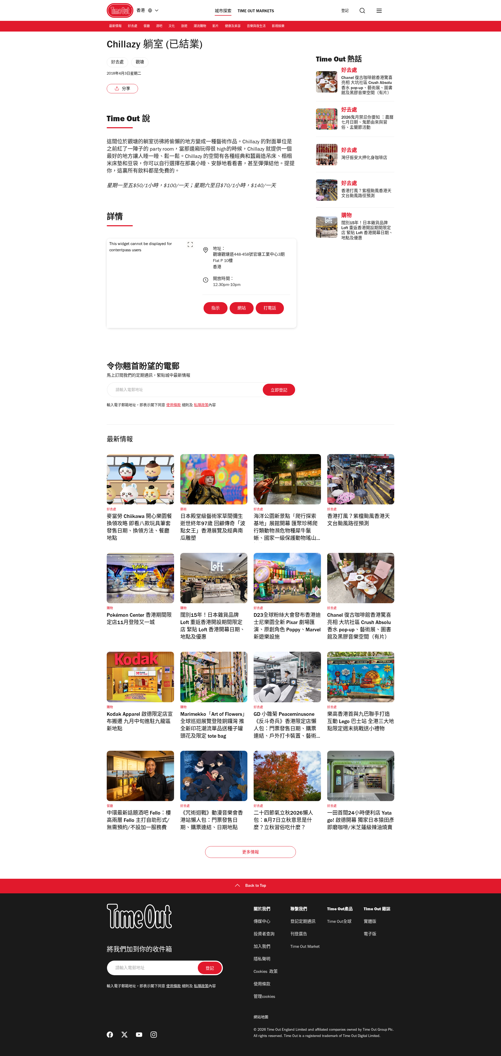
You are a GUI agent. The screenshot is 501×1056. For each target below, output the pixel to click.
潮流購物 (200, 26)
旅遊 (184, 26)
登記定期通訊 (302, 922)
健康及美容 (233, 26)
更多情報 (250, 853)
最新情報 (115, 26)
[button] (190, 244)
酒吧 (159, 26)
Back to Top (255, 886)
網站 (241, 309)
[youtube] (139, 1034)
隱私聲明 (262, 959)
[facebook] (110, 1034)
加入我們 (262, 947)
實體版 (370, 922)
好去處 (132, 26)
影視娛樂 (278, 26)
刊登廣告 (298, 934)
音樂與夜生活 (256, 26)
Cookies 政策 (266, 972)
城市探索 (223, 11)
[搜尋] (362, 10)
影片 (215, 26)
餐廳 (147, 26)
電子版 (370, 934)
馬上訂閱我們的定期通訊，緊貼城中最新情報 (148, 376)
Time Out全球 (339, 922)
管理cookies (264, 997)
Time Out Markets (256, 11)
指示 (215, 309)
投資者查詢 (264, 934)
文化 (172, 26)
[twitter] (124, 1034)
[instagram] (154, 1034)
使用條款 (173, 405)
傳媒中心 (262, 922)
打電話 (270, 309)
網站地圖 (261, 1018)
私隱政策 (201, 405)
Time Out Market (305, 947)
